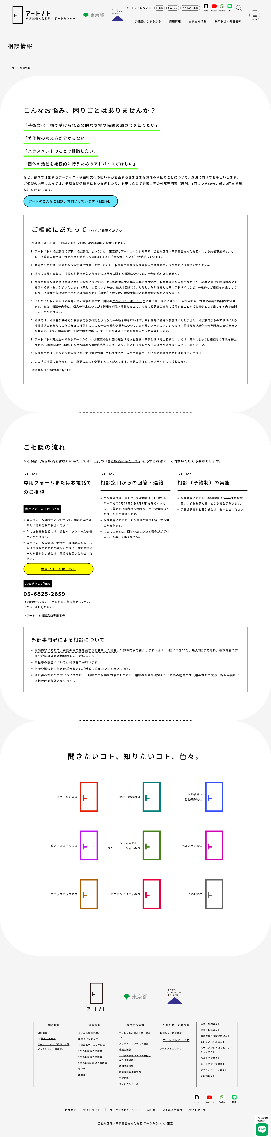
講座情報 (95, 1025)
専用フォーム (48, 1038)
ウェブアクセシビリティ (125, 1110)
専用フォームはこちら (58, 569)
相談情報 (54, 1025)
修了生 (82, 1068)
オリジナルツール (129, 1083)
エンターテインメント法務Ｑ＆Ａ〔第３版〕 (135, 1057)
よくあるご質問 (172, 1110)
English (172, 7)
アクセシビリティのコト (214, 1069)
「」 (123, 461)
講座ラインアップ (88, 1039)
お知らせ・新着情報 (228, 21)
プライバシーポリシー (127, 301)
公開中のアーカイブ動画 (91, 1045)
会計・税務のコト (210, 1029)
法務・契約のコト (210, 1023)
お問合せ (70, 1110)
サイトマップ (197, 1110)
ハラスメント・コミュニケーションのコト (217, 1050)
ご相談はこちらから (147, 21)
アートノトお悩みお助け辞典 (135, 1033)
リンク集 (124, 1077)
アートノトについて (138, 8)
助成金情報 (125, 1049)
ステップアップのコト (213, 1063)
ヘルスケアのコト (210, 1057)
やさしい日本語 (190, 7)
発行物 (151, 1110)
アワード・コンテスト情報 (134, 1043)
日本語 (159, 7)
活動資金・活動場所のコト (215, 1035)
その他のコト (208, 1075)
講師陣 (82, 1074)
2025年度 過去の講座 (90, 1051)
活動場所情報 (126, 1065)
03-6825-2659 (45, 594)
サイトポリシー (93, 1110)
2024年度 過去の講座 (90, 1057)
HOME (12, 68)
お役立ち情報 (198, 21)
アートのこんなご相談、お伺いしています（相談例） (71, 201)
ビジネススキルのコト (213, 1041)
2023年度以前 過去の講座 (92, 1062)
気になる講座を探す (89, 1033)
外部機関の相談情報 (130, 1071)
